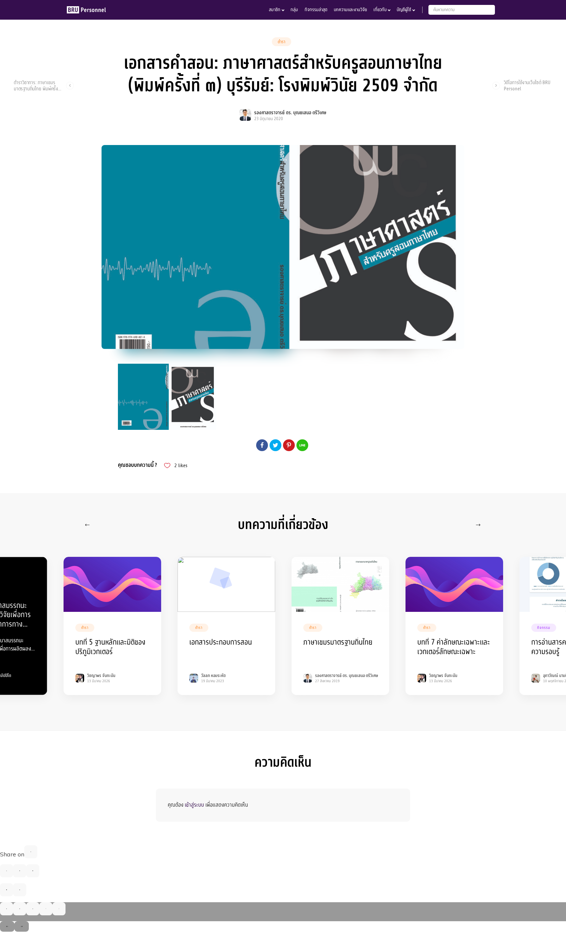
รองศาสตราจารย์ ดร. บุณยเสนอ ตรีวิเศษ (290, 113)
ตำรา (281, 42)
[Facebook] (30, 851)
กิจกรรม (543, 628)
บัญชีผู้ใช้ (404, 9)
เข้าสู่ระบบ (194, 805)
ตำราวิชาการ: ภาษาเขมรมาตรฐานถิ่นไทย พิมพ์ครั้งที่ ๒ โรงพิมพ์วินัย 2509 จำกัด (37, 85)
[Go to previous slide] (7, 926)
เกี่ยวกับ (380, 9)
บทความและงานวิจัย (350, 9)
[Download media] (32, 908)
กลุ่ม (294, 9)
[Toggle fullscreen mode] (45, 908)
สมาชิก (274, 9)
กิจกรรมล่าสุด (316, 9)
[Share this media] (19, 908)
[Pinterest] (32, 870)
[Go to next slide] (21, 926)
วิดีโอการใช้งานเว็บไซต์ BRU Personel (527, 85)
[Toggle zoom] (59, 908)
